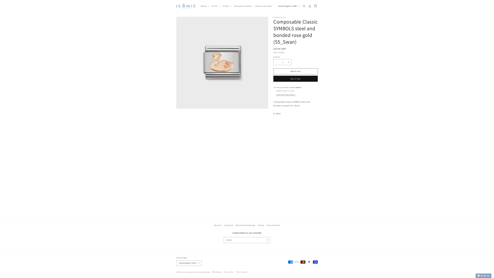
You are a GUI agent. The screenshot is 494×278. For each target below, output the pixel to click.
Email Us (484, 276)
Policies (261, 225)
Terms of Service (273, 225)
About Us (218, 225)
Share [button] (278, 113)
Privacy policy (229, 272)
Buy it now (296, 78)
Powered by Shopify (203, 272)
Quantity (276, 57)
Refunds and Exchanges (245, 225)
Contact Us (228, 225)
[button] (204, 6)
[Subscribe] (267, 240)
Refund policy (217, 272)
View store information (285, 95)
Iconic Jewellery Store (189, 272)
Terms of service (241, 272)
